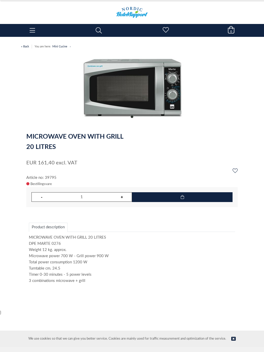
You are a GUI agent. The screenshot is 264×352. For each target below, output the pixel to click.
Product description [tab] (48, 227)
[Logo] (132, 10)
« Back (25, 46)
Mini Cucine (59, 46)
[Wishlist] (235, 171)
